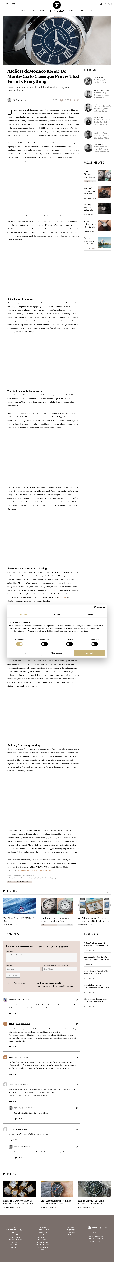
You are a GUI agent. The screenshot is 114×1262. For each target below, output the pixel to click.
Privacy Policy (94, 1241)
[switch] (44, 644)
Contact (14, 1247)
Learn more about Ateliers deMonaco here (34, 870)
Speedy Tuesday (43, 1230)
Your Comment (10, 951)
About (81, 11)
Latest (23, 11)
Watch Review (43, 1242)
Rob (15, 1108)
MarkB (11, 1057)
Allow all (89, 653)
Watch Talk (43, 1240)
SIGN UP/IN (108, 4)
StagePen (12, 1000)
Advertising (15, 1237)
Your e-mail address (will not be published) (55, 965)
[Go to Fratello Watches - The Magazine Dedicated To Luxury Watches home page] (57, 2)
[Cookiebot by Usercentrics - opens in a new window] (95, 607)
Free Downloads (15, 1240)
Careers (14, 1235)
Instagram (71, 1232)
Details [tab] (57, 614)
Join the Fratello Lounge (14, 1230)
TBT (43, 1235)
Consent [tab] (23, 614)
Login (11, 986)
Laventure (62, 597)
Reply (15, 1014)
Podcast (72, 11)
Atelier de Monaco (24, 881)
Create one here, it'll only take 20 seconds (54, 985)
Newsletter (15, 1245)
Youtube (71, 1235)
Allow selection (57, 653)
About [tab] (90, 614)
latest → (107, 892)
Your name (9, 965)
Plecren (11, 1024)
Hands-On (11, 881)
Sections (31, 11)
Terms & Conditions (96, 1239)
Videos (89, 11)
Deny (24, 653)
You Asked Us (43, 1237)
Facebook (71, 1230)
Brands (41, 11)
